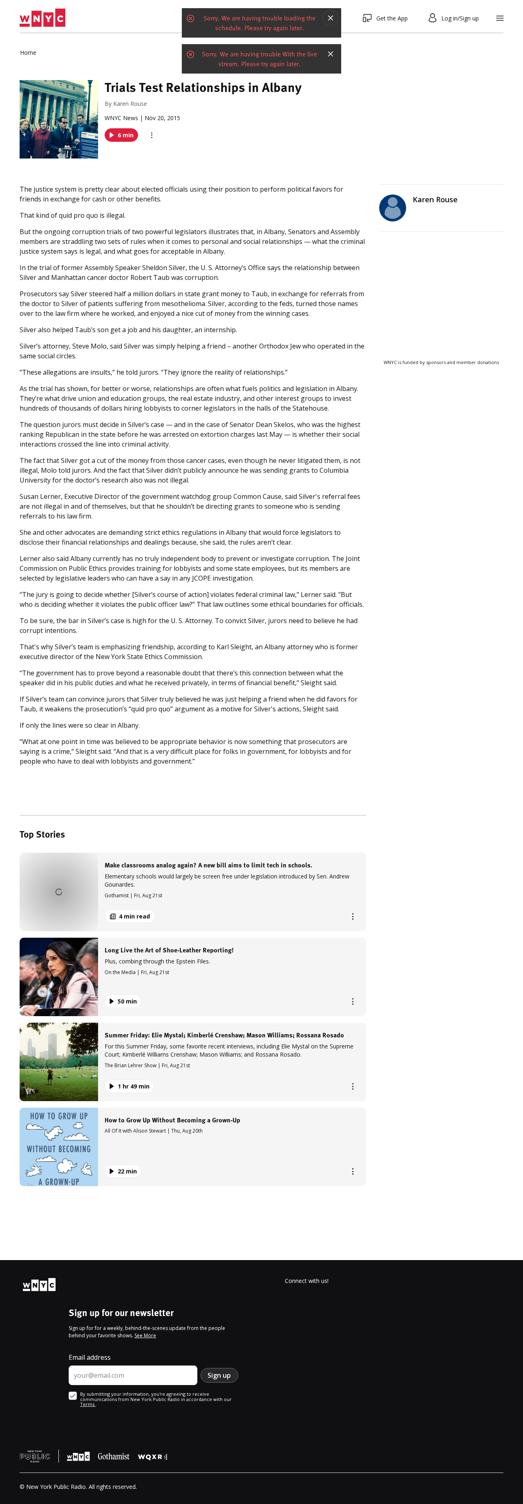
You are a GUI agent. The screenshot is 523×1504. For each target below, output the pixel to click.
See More (145, 1335)
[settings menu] (500, 18)
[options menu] (151, 135)
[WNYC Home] (42, 18)
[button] (193, 892)
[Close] (330, 18)
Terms (88, 1404)
